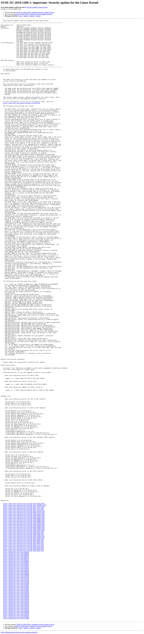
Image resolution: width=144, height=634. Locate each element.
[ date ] (20, 16)
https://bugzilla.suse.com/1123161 (16, 603)
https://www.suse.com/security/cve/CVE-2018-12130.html (24, 514)
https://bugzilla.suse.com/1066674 (16, 555)
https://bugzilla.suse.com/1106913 (16, 571)
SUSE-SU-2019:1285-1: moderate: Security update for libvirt (33, 14)
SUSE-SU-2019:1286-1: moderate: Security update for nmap (35, 12)
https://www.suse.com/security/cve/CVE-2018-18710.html (24, 524)
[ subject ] (32, 16)
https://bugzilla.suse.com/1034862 (16, 553)
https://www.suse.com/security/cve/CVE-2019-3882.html (23, 542)
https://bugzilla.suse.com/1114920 (16, 584)
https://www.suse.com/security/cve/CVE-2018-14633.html (24, 515)
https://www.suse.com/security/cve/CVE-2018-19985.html (24, 528)
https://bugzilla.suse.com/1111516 (16, 578)
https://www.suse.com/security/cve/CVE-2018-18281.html (24, 519)
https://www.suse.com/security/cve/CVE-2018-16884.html (24, 518)
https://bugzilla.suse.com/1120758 (16, 599)
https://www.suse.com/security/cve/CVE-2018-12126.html (24, 511)
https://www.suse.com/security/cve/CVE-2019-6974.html (23, 543)
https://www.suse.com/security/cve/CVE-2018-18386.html (24, 521)
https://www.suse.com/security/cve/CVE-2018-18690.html (24, 522)
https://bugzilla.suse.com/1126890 (16, 611)
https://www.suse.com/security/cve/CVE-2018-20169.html (24, 530)
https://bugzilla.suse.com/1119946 (16, 596)
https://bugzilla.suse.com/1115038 (16, 587)
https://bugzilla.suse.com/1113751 (16, 580)
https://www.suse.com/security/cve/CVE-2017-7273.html (23, 508)
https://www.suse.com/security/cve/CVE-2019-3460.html (23, 540)
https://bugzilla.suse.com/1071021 (16, 556)
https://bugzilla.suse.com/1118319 (16, 593)
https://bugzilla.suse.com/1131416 (16, 614)
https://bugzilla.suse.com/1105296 (16, 570)
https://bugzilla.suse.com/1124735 (16, 609)
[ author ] (38, 16)
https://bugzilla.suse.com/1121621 (16, 600)
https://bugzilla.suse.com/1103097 (16, 565)
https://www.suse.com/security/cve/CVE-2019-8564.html (23, 547)
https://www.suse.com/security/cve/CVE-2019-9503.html (23, 550)
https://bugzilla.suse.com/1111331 (16, 577)
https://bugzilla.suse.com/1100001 (16, 562)
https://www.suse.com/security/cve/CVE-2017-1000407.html (24, 505)
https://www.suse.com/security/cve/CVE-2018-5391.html (23, 531)
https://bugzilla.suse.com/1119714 (16, 595)
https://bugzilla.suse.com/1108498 (16, 574)
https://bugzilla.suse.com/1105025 (16, 568)
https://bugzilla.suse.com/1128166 (16, 612)
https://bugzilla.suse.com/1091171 (16, 559)
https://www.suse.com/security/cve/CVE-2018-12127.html (24, 512)
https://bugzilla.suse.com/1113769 (16, 581)
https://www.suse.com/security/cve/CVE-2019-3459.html (23, 539)
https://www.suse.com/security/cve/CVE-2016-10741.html (24, 503)
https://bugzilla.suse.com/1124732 (16, 608)
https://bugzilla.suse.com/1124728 (16, 606)
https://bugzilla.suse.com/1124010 (16, 605)
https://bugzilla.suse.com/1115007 (16, 586)
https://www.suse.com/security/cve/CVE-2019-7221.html (23, 544)
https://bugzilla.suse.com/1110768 (16, 575)
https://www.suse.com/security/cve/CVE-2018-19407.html (24, 525)
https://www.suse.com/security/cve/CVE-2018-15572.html (24, 517)
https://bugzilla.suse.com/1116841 (16, 590)
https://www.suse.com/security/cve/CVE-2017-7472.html (23, 509)
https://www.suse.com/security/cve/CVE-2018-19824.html (24, 527)
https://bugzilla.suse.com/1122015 (16, 602)
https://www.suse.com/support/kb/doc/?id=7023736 (21, 103)
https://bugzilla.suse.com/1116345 (16, 589)
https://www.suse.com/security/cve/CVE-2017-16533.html (24, 506)
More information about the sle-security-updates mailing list (19, 632)
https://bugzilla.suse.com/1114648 (16, 583)
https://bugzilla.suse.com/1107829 (16, 572)
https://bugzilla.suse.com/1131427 (16, 615)
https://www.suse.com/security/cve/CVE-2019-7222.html (23, 546)
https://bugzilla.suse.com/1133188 (16, 618)
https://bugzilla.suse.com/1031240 (16, 552)
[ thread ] (26, 16)
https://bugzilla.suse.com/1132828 (16, 617)
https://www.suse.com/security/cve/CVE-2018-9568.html (23, 534)
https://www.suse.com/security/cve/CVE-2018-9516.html (23, 533)
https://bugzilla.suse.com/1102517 (16, 564)
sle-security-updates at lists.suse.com (36, 7)
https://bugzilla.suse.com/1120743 (16, 597)
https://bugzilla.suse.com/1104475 (16, 567)
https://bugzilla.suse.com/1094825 (16, 561)
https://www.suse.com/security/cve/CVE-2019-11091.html (24, 536)
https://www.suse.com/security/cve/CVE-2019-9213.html (23, 549)
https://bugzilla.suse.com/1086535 (16, 558)
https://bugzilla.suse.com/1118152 (16, 592)
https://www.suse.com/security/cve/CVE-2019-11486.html (24, 537)
